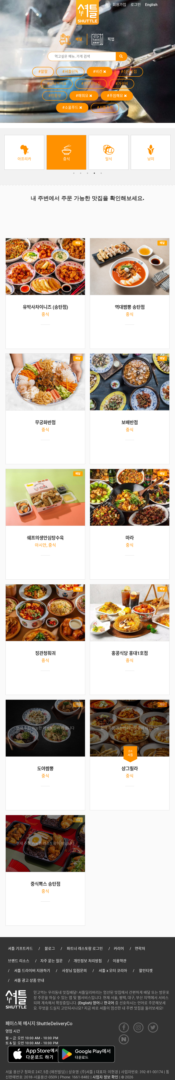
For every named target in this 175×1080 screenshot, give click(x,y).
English (151, 5)
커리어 (119, 948)
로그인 (136, 5)
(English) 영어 (89, 1003)
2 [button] (80, 173)
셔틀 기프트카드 (20, 948)
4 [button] (94, 173)
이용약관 (119, 961)
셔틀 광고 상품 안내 (29, 980)
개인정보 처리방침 (88, 961)
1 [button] (74, 173)
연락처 (140, 948)
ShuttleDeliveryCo (54, 1023)
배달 (78, 39)
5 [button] (101, 173)
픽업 (111, 39)
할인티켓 (146, 970)
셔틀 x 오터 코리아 (113, 970)
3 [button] (87, 173)
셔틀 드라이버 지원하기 (32, 970)
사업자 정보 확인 (105, 1077)
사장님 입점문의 (74, 970)
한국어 (109, 1003)
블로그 (50, 948)
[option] (24, 152)
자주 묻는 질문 (51, 961)
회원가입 (119, 5)
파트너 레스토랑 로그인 (85, 948)
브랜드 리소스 (18, 961)
